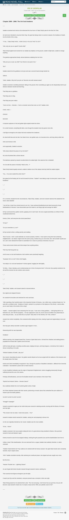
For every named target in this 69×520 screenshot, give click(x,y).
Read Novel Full (14, 2)
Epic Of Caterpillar (34, 8)
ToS (58, 512)
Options (41, 1)
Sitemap (61, 512)
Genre (34, 1)
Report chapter (31, 504)
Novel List (28, 1)
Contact (55, 512)
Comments (39, 504)
